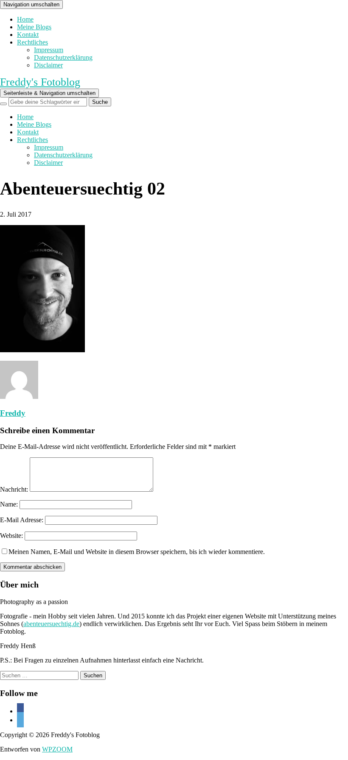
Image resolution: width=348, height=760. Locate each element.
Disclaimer (48, 65)
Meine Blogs (34, 27)
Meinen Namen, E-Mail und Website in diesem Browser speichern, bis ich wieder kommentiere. (136, 551)
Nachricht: (14, 489)
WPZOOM (57, 749)
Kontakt (28, 34)
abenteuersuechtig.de (51, 623)
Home (25, 19)
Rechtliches (32, 42)
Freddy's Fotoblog (40, 82)
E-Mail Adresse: (21, 519)
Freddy (12, 413)
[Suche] (3, 104)
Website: (11, 535)
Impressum (48, 49)
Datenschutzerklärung (63, 57)
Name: (9, 504)
